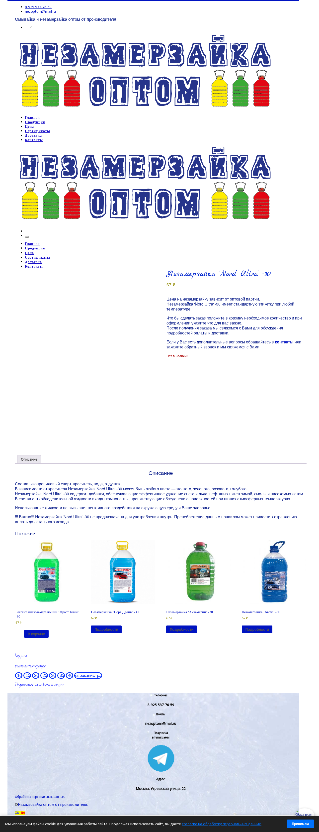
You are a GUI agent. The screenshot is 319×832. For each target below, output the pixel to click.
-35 (61, 675)
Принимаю (300, 824)
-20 (36, 675)
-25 (44, 675)
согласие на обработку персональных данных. (221, 824)
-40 (70, 675)
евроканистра (88, 675)
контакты (284, 342)
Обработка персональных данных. (40, 797)
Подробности (106, 629)
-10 (19, 675)
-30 (53, 675)
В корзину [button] (36, 633)
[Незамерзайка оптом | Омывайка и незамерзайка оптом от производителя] (145, 109)
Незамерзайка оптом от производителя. (53, 804)
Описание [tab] (29, 459)
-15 (27, 675)
